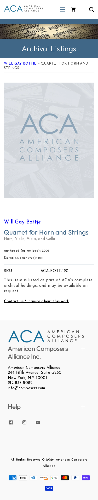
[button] (62, 10)
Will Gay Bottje (20, 63)
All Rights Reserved (26, 459)
